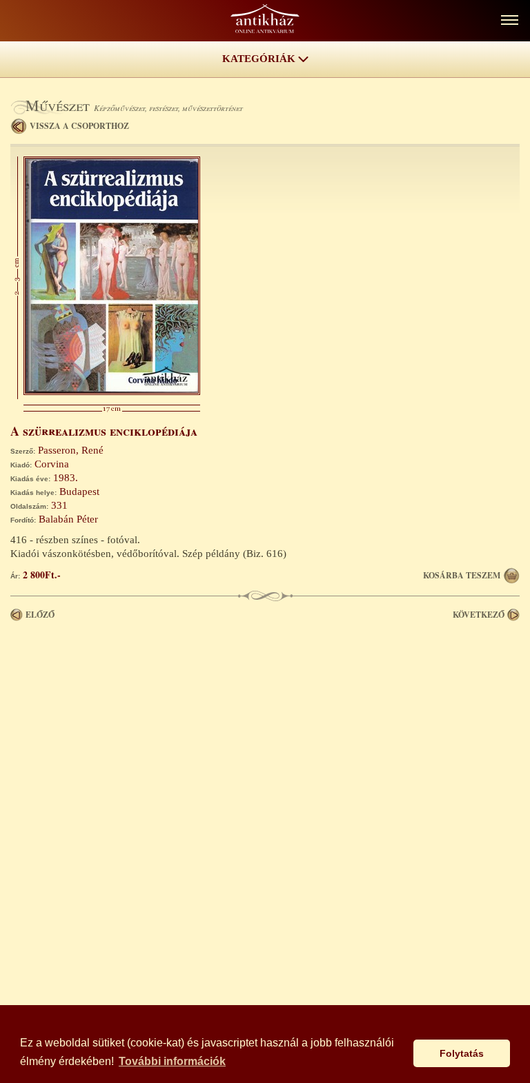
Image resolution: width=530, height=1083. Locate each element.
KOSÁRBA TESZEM (461, 575)
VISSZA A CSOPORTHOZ (79, 126)
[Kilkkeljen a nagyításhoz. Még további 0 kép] (111, 391)
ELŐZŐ (40, 614)
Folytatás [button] (462, 1053)
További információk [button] (172, 1061)
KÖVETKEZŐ (478, 614)
